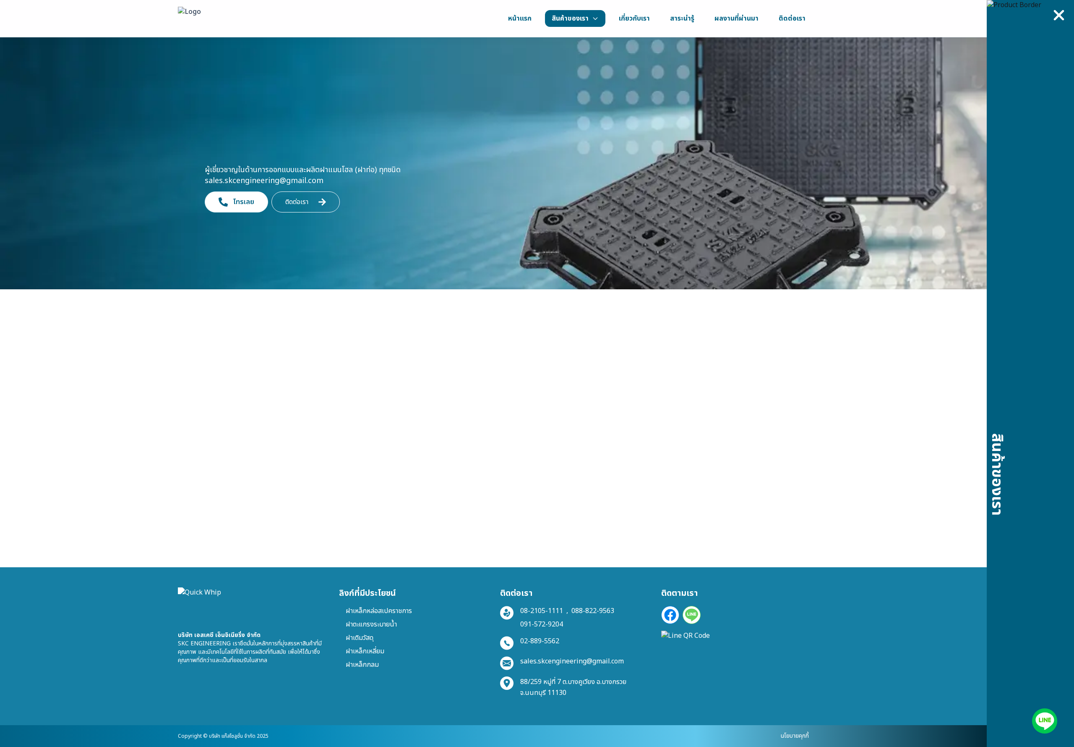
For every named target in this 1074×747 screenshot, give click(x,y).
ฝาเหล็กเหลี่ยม (365, 651)
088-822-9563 (592, 611)
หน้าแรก (197, 344)
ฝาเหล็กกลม (362, 665)
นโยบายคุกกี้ (795, 735)
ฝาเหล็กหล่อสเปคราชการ (379, 611)
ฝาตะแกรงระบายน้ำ (371, 624)
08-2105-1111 (541, 611)
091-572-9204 (541, 624)
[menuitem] (520, 18)
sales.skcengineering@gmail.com (572, 661)
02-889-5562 (539, 641)
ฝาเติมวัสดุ (359, 638)
